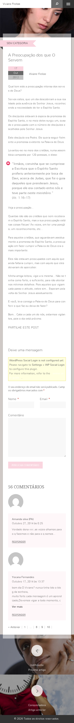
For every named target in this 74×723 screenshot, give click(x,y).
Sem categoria (17, 43)
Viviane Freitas (11, 4)
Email (43, 399)
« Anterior (14, 627)
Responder (19, 541)
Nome (12, 399)
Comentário (16, 415)
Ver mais (17, 606)
